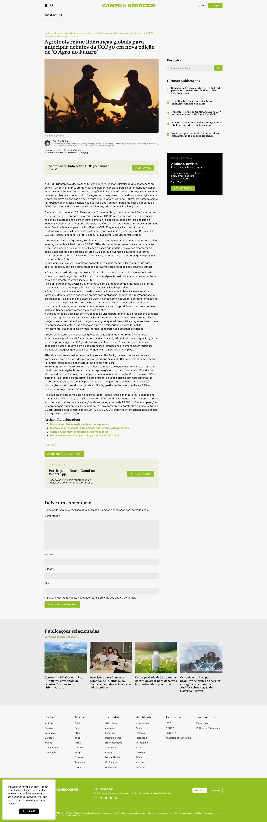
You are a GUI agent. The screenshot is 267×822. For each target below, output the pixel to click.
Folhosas (140, 733)
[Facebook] (106, 798)
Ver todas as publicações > (60, 636)
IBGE (168, 723)
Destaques (53, 15)
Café (77, 723)
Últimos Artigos (60, 33)
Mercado (49, 737)
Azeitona (140, 752)
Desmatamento (113, 737)
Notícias (48, 723)
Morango (140, 762)
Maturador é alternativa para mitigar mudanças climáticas (84, 435)
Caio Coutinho (60, 141)
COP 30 (50, 445)
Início (47, 33)
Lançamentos (51, 747)
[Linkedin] (116, 798)
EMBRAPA (171, 733)
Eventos (48, 728)
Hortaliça (140, 767)
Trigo (77, 737)
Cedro (108, 752)
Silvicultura (111, 723)
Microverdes (142, 723)
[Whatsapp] (95, 798)
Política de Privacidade (208, 728)
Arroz (78, 742)
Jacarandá (110, 728)
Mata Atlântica (112, 757)
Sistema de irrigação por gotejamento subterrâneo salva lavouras (89, 427)
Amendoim (80, 762)
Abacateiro (111, 767)
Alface (139, 757)
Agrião (139, 728)
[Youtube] (111, 798)
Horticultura (142, 742)
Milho (78, 733)
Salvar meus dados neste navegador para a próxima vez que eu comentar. (91, 597)
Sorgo (78, 752)
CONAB (170, 728)
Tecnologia (50, 752)
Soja (77, 728)
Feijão (78, 767)
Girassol (79, 757)
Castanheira (111, 762)
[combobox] (190, 68)
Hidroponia (141, 737)
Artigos (48, 742)
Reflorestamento (113, 742)
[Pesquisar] (218, 68)
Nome (49, 554)
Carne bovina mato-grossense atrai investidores (79, 431)
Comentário (52, 516)
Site (46, 583)
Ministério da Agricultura (178, 737)
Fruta (138, 747)
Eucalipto (110, 733)
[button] (46, 6)
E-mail (49, 569)
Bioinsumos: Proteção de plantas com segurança (79, 424)
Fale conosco (203, 723)
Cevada (79, 747)
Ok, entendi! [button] (29, 811)
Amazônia (110, 747)
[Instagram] (100, 798)
